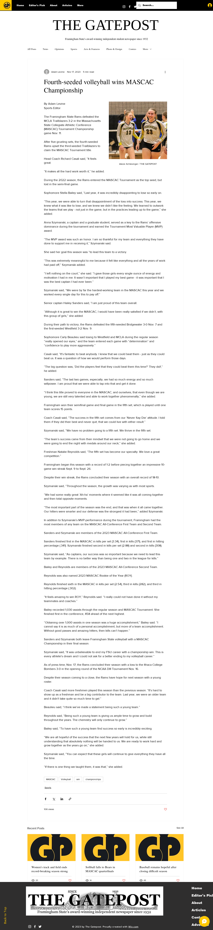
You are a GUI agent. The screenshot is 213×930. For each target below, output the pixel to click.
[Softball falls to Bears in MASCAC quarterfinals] (106, 847)
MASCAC (50, 779)
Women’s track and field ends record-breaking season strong (49, 869)
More (145, 49)
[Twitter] (135, 6)
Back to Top (5, 915)
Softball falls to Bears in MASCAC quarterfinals (100, 869)
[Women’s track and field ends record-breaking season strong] (51, 847)
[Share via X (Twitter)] (53, 799)
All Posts (31, 49)
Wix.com (133, 927)
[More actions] (165, 72)
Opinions (59, 49)
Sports (74, 49)
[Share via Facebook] (45, 799)
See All (180, 827)
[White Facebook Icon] (35, 927)
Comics (132, 49)
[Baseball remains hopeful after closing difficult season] (159, 847)
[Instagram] (124, 6)
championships (93, 779)
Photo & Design (114, 49)
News (45, 49)
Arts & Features (92, 49)
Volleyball (66, 779)
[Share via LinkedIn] (61, 799)
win (78, 779)
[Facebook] (129, 6)
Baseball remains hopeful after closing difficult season (157, 869)
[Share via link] (70, 799)
